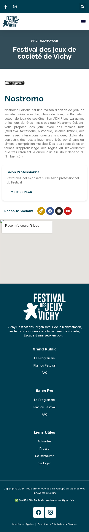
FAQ (45, 373)
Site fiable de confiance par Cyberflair (51, 500)
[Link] (41, 211)
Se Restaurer (44, 456)
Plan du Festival (44, 365)
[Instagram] (59, 211)
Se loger (44, 463)
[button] (82, 6)
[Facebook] (50, 211)
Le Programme (44, 358)
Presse (44, 448)
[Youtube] (68, 211)
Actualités (44, 441)
